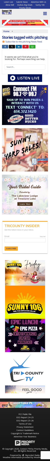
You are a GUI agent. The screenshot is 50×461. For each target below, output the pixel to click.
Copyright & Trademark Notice (25, 433)
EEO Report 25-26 (25, 420)
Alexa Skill (10, 5)
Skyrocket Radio (32, 455)
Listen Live (8, 2)
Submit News (22, 2)
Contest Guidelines (25, 430)
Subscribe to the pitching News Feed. (23, 41)
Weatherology (40, 457)
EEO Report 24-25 (25, 417)
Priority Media (25, 8)
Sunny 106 (40, 5)
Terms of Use (25, 423)
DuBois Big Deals (24, 5)
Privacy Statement (25, 427)
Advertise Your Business (25, 436)
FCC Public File (25, 414)
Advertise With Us (38, 2)
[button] (45, 13)
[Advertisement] (25, 23)
